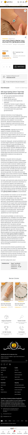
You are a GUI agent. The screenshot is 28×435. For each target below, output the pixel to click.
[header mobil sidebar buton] (1, 2)
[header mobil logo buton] (8, 2)
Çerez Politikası (18, 394)
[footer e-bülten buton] (26, 360)
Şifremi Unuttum (18, 372)
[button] (3, 22)
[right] (26, 295)
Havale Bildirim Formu (19, 379)
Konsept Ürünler (4, 377)
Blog (1, 387)
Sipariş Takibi (17, 377)
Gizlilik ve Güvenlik (18, 389)
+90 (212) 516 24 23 (7, 413)
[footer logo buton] (14, 346)
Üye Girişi (16, 370)
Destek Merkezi (4, 392)
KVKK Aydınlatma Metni (19, 385)
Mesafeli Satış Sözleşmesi (20, 387)
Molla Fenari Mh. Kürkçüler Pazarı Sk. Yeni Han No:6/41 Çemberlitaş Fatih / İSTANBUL (11, 410)
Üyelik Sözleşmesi (18, 374)
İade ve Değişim (18, 392)
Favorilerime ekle (25, 10)
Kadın (21, 5)
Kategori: (19, 44)
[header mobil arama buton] (18, 2)
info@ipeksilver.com (7, 416)
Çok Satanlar (3, 370)
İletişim (2, 389)
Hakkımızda (3, 385)
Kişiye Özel (3, 379)
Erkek (7, 5)
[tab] (5, 87)
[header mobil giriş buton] (23, 2)
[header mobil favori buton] (21, 2)
